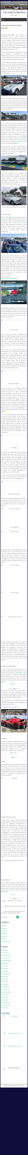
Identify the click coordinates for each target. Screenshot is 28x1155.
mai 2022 (3, 1007)
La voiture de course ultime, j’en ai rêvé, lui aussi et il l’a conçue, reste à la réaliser (12, 912)
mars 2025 (4, 971)
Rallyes (3, 936)
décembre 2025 (5, 955)
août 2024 (3, 976)
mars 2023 (4, 1000)
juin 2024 (3, 979)
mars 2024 (4, 984)
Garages (3, 928)
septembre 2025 (5, 960)
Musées (3, 931)
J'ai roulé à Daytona (14, 12)
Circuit (3, 925)
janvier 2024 (4, 989)
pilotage (20, 900)
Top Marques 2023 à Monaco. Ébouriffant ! (13, 906)
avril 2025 (3, 968)
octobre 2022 (4, 1005)
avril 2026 (3, 952)
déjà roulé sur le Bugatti (20, 222)
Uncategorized (5, 941)
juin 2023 (3, 997)
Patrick (5, 900)
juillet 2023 (4, 994)
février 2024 (4, 986)
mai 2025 (3, 966)
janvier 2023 (4, 1002)
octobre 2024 (4, 973)
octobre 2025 (4, 958)
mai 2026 (3, 950)
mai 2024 (3, 981)
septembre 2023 (5, 992)
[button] (9, 688)
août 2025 (3, 963)
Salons (2, 938)
